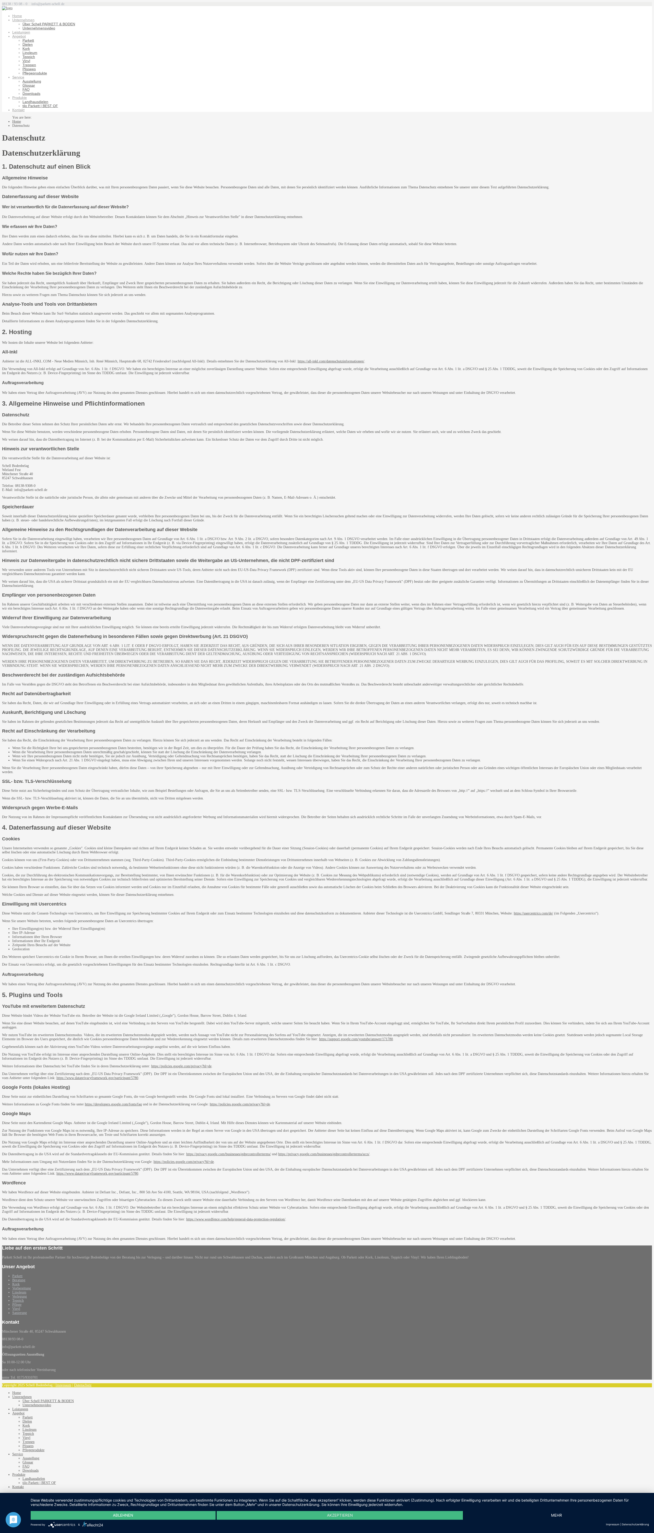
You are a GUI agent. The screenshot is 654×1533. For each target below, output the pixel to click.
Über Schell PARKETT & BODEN (48, 24)
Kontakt (18, 110)
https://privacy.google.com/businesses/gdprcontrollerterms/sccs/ (323, 1154)
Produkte (19, 98)
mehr (556, 1515)
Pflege (16, 1305)
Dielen (27, 44)
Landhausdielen (35, 102)
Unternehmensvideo (38, 28)
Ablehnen (123, 1515)
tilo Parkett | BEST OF (40, 106)
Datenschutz (82, 1385)
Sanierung (19, 1313)
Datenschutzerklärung (635, 1524)
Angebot (19, 36)
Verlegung (19, 1296)
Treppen (29, 65)
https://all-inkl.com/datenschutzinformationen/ (331, 361)
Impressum (63, 1385)
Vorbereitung (21, 1288)
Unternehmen (23, 20)
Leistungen (21, 32)
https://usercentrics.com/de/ (533, 913)
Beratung (18, 1280)
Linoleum (29, 53)
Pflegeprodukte (34, 73)
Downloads (31, 93)
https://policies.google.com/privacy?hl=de (181, 1066)
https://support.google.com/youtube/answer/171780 (356, 1039)
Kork (26, 49)
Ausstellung (31, 81)
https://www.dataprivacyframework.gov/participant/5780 (97, 1078)
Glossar (28, 85)
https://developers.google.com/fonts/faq (113, 1104)
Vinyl (26, 61)
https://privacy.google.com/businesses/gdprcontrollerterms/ (228, 1154)
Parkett (28, 40)
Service (18, 77)
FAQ (26, 89)
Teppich (28, 57)
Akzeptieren (340, 1515)
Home (17, 16)
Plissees (29, 69)
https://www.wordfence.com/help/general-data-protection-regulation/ (235, 1219)
